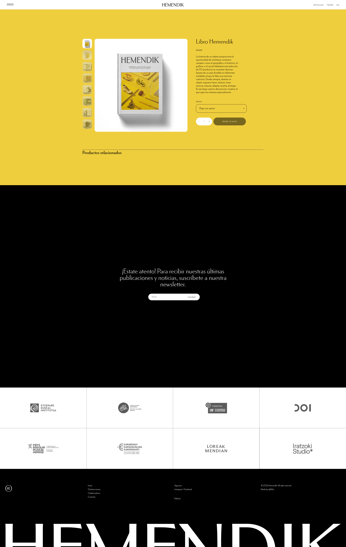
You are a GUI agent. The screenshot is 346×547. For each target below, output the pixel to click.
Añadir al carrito (229, 121)
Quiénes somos (94, 489)
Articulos (318, 5)
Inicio (90, 486)
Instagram (178, 489)
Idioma (199, 101)
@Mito (271, 489)
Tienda (330, 5)
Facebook (188, 489)
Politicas (177, 499)
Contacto (91, 497)
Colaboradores (94, 493)
